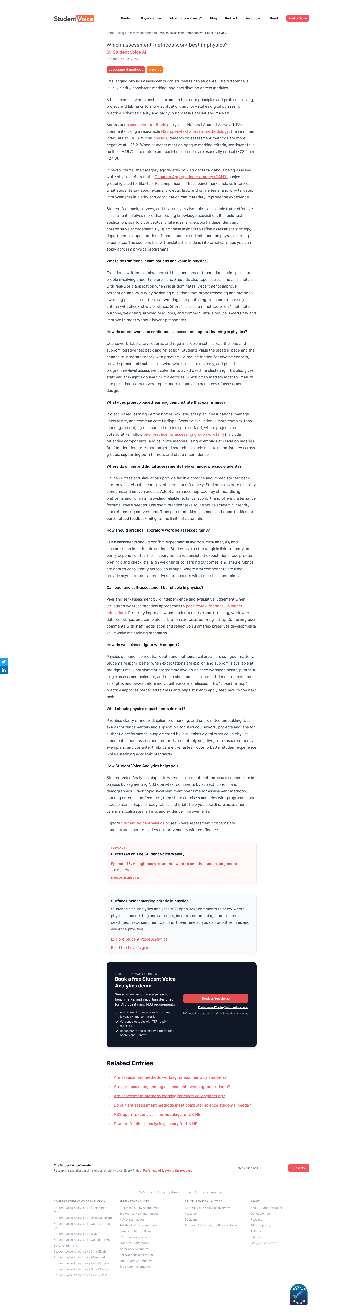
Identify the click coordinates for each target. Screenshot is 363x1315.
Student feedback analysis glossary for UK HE (155, 1123)
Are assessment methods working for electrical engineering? (169, 1096)
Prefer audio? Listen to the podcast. (168, 1170)
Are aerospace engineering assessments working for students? (172, 1086)
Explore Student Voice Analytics (139, 939)
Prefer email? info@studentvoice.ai (223, 1007)
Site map (256, 1237)
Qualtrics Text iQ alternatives (139, 1207)
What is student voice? (185, 18)
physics (155, 69)
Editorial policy (260, 1225)
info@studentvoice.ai (264, 1243)
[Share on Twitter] (4, 661)
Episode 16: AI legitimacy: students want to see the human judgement (174, 863)
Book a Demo (297, 18)
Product (127, 18)
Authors (255, 1231)
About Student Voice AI (266, 1207)
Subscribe (299, 1168)
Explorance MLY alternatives (138, 1213)
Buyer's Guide (151, 18)
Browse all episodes (125, 877)
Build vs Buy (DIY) (66, 1245)
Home (110, 33)
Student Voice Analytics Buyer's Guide (211, 1225)
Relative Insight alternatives (138, 1225)
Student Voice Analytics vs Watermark (80, 1257)
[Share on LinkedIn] (4, 670)
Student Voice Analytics (142, 823)
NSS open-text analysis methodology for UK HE (157, 1114)
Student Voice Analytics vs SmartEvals (80, 1251)
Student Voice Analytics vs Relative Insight (83, 1217)
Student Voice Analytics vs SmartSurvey (81, 1269)
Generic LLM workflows (135, 1231)
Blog (213, 18)
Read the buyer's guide (131, 947)
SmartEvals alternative (134, 1243)
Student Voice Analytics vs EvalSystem (80, 1275)
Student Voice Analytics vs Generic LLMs (82, 1239)
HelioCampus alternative (136, 1255)
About (273, 18)
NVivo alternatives (131, 1219)
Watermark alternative (134, 1249)
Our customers (260, 1213)
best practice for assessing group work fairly (184, 434)
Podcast (231, 18)
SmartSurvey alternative (136, 1260)
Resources (253, 18)
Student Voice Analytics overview (207, 1207)
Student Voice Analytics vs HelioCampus (81, 1263)
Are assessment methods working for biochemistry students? (170, 1077)
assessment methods (142, 33)
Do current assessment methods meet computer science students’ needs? (182, 1105)
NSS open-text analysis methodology (195, 131)
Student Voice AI (129, 52)
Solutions (191, 1219)
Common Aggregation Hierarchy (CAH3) (191, 177)
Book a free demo (216, 998)
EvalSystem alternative (135, 1266)
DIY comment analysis (134, 1237)
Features (191, 1213)
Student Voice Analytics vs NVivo (76, 1233)
